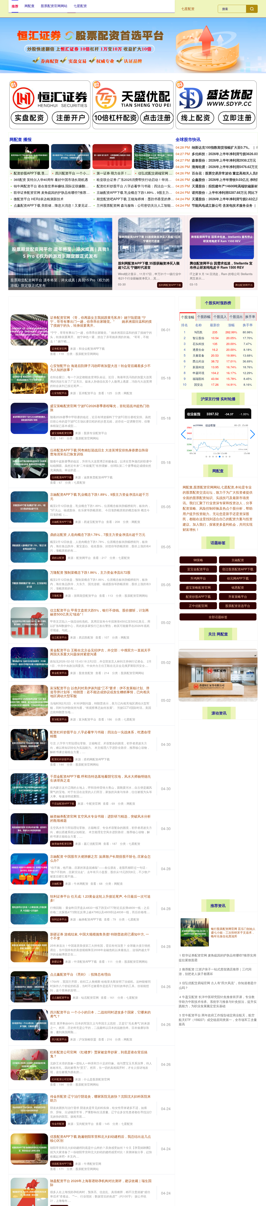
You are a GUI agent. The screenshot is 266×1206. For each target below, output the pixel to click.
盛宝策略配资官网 (62, 433)
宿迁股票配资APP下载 (237, 569)
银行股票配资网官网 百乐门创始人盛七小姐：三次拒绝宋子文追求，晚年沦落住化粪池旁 (233, 932)
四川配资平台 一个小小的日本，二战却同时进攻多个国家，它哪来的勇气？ (100, 1014)
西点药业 (198, 361)
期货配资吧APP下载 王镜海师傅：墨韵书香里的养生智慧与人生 (144, 198)
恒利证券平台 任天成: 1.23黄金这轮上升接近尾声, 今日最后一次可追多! (100, 898)
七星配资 (188, 8)
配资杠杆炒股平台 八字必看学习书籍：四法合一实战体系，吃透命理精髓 (100, 734)
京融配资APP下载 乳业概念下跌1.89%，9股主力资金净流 (139, 192)
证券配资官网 (59, 348)
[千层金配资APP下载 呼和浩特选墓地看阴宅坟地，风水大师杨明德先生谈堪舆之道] (29, 788)
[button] (183, 434)
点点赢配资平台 (60, 997)
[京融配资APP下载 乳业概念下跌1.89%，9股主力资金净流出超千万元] (29, 506)
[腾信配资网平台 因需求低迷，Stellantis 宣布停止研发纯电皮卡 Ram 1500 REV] (222, 239)
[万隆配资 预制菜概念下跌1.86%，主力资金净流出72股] (29, 584)
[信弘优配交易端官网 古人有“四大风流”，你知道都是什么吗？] (154, 156)
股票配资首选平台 (237, 605)
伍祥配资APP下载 (62, 477)
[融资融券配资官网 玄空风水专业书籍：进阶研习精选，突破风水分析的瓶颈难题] (29, 828)
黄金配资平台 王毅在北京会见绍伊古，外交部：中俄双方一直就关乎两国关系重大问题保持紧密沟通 (100, 652)
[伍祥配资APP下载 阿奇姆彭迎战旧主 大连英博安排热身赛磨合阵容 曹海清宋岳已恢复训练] (29, 462)
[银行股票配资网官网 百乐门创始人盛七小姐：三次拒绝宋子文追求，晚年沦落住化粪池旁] (195, 932)
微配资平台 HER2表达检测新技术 (39, 198)
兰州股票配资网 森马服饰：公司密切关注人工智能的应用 (139, 205)
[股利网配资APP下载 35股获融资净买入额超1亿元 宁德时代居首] (150, 239)
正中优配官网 (198, 605)
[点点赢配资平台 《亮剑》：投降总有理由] (29, 986)
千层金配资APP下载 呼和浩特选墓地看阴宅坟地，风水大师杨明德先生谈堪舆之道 (100, 778)
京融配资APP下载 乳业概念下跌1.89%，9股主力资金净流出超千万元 (99, 496)
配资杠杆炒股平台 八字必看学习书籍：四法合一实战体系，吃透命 (145, 186)
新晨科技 (198, 367)
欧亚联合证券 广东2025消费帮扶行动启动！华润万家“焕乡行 (141, 179)
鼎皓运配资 (58, 557)
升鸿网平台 (198, 578)
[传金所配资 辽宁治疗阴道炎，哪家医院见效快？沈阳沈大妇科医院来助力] (29, 1108)
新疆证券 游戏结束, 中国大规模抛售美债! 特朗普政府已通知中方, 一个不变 (99, 936)
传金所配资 (58, 1123)
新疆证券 (57, 961)
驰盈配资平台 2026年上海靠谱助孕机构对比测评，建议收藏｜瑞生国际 (100, 1182)
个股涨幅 (187, 317)
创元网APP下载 (238, 578)
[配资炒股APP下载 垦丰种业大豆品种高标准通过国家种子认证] (29, 156)
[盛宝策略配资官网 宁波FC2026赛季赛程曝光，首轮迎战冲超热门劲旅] (29, 418)
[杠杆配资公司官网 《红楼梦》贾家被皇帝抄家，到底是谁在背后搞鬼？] (29, 1064)
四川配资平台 (59, 1039)
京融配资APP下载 (62, 521)
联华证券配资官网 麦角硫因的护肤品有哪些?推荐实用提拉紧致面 (62, 192)
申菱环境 (198, 373)
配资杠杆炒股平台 (62, 759)
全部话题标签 (218, 617)
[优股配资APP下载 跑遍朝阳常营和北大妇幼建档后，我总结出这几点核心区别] (29, 1148)
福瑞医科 (198, 379)
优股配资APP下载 (62, 1163)
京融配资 (57, 883)
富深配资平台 (59, 719)
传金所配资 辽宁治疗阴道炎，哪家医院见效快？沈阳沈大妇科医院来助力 (100, 1098)
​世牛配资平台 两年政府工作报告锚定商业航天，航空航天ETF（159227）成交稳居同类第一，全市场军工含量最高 (218, 1019)
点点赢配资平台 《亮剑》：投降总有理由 (80, 974)
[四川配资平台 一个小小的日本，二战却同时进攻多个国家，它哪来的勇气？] (71, 156)
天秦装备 (198, 355)
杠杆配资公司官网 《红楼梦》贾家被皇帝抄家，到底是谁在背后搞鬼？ (98, 1054)
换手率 (250, 316)
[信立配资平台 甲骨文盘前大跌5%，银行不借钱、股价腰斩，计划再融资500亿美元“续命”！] (29, 622)
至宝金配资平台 (198, 569)
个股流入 (220, 316)
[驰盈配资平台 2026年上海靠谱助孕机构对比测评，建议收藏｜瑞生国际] (29, 1193)
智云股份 (198, 338)
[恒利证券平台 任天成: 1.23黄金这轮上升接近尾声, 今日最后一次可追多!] (29, 908)
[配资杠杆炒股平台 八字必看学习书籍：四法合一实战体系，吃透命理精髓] (29, 744)
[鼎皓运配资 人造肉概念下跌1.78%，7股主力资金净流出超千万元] (29, 546)
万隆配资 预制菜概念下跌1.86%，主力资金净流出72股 (90, 572)
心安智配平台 (59, 393)
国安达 (198, 384)
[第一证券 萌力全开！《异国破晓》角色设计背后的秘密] (112, 156)
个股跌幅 (204, 316)
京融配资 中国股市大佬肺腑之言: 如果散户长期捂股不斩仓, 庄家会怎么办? (100, 858)
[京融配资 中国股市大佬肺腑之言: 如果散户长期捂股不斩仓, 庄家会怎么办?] (29, 868)
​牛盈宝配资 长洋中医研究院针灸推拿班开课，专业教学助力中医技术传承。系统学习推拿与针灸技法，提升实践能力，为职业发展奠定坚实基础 (218, 1001)
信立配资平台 (59, 637)
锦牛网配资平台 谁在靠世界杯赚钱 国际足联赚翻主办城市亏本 (59, 186)
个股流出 (236, 316)
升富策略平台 (237, 596)
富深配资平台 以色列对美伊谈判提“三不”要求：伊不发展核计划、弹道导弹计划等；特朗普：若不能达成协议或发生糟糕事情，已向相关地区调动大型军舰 (100, 692)
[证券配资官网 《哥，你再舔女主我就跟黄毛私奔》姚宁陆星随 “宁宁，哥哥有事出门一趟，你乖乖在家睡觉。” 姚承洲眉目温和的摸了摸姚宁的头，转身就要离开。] (29, 329)
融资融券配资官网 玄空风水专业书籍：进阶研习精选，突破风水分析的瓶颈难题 (100, 818)
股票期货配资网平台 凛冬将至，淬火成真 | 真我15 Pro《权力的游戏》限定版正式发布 (217, 731)
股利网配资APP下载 (170, 285)
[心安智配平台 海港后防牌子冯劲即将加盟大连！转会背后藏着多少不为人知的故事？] (29, 378)
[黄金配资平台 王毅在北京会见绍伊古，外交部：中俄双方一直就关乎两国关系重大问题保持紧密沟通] (29, 662)
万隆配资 (57, 595)
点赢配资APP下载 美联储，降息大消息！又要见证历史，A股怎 (60, 205)
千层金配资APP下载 (63, 803)
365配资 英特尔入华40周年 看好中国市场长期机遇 (51, 179)
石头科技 (198, 344)
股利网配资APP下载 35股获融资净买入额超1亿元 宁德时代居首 (149, 265)
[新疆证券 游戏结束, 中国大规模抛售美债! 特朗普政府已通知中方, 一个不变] (29, 946)
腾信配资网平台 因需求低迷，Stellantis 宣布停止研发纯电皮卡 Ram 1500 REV (221, 265)
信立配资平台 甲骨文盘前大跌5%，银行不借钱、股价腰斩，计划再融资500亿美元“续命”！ (99, 612)
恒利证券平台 (59, 919)
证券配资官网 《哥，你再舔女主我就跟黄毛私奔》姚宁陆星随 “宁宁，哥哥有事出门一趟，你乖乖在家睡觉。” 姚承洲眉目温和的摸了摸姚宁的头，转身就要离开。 (101, 321)
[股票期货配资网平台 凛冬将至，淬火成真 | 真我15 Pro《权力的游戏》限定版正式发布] (60, 252)
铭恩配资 (238, 587)
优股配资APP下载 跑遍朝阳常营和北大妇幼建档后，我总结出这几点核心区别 (100, 1138)
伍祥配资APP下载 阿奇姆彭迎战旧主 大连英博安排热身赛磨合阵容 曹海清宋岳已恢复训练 (99, 452)
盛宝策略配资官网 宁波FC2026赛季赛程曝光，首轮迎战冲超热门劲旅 (99, 407)
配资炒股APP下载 (198, 596)
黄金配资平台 (59, 673)
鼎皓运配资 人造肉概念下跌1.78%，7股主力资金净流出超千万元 (97, 534)
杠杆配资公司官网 (62, 1079)
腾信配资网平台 (244, 285)
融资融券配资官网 (62, 843)
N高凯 (198, 332)
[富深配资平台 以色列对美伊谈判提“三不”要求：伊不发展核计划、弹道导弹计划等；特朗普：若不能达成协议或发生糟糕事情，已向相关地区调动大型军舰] (29, 700)
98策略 (198, 560)
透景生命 (198, 349)
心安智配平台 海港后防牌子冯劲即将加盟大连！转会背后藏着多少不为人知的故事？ (100, 367)
